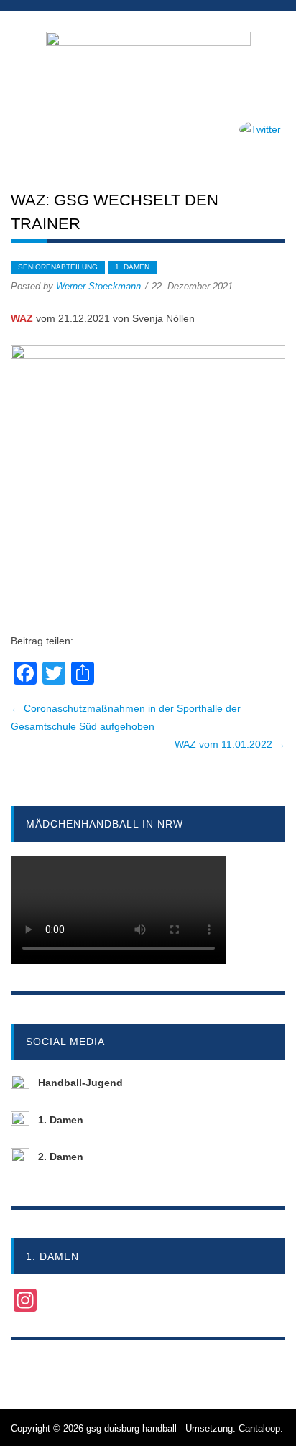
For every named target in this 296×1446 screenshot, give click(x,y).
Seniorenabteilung (58, 267)
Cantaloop (259, 1428)
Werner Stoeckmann (98, 286)
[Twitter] (260, 130)
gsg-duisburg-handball (131, 1428)
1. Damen (132, 267)
